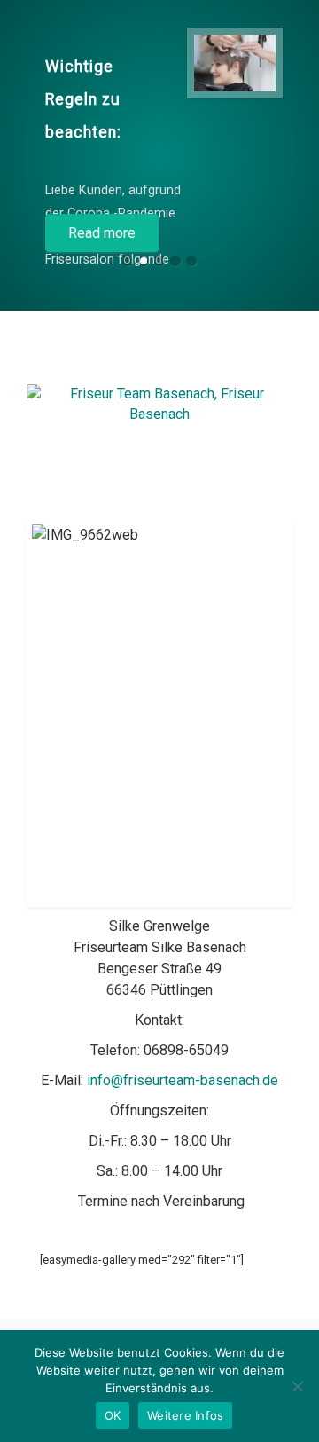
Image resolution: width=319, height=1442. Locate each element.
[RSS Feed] (142, 358)
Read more (102, 233)
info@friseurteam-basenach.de (182, 1080)
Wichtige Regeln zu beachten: (83, 99)
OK (113, 1415)
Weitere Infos (185, 1415)
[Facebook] (176, 358)
